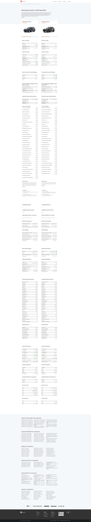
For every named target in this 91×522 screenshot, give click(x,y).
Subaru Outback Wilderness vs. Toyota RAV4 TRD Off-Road (26, 479)
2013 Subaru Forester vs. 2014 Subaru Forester (27, 424)
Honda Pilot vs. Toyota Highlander (25, 492)
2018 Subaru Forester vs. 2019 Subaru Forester (27, 423)
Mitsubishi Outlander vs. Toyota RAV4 (38, 450)
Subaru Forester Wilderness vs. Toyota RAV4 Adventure (51, 468)
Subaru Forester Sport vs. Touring (38, 466)
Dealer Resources (46, 516)
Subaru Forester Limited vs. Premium (26, 462)
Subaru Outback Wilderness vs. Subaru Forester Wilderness (51, 462)
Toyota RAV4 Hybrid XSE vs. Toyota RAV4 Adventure (39, 481)
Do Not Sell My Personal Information (64, 520)
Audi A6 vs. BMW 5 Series (49, 494)
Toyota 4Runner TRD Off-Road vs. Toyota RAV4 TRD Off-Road (51, 477)
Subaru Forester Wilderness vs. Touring (39, 463)
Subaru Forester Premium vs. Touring (38, 465)
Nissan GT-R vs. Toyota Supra (37, 492)
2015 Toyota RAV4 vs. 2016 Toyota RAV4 (26, 435)
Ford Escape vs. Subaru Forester (50, 448)
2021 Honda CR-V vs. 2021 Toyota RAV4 (38, 435)
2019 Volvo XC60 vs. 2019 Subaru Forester (39, 423)
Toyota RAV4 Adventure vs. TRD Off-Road (26, 478)
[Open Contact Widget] (90, 521)
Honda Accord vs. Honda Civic (49, 493)
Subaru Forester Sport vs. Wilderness (25, 464)
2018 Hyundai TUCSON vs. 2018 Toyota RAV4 (51, 438)
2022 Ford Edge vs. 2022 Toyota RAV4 (38, 440)
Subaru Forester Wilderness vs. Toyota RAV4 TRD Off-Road (51, 464)
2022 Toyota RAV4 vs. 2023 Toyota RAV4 (26, 433)
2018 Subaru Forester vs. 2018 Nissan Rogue (39, 426)
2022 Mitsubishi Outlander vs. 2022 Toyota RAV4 (51, 437)
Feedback (52, 516)
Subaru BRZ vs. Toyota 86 (24, 495)
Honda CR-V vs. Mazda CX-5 (37, 493)
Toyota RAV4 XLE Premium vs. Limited (26, 481)
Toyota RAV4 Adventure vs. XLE (25, 482)
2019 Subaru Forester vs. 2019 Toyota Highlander (38, 424)
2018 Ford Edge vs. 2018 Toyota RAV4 (50, 439)
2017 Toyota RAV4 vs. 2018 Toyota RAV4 (39, 433)
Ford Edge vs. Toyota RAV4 (49, 449)
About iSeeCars (53, 512)
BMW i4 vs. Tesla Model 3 (37, 495)
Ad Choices (69, 520)
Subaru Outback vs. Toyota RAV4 (25, 450)
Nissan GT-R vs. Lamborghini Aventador (51, 496)
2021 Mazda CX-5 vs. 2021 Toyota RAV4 (51, 434)
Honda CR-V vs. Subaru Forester (25, 451)
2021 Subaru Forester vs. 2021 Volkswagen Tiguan (51, 426)
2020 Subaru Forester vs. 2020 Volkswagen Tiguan (51, 422)
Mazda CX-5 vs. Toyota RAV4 (25, 449)
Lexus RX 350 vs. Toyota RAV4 (50, 451)
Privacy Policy (58, 520)
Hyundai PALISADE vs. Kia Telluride (50, 492)
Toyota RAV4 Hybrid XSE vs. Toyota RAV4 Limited (51, 482)
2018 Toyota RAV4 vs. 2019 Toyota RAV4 (26, 434)
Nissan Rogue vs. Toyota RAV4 (25, 452)
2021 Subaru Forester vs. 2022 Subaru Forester (27, 425)
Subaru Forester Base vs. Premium (25, 466)
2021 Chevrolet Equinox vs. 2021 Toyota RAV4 (51, 435)
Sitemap (51, 520)
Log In (70, 1)
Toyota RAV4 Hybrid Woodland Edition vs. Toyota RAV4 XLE (51, 475)
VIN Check (64, 1)
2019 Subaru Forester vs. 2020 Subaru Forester (27, 426)
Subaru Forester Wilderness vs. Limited (38, 464)
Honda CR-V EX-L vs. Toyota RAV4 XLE (26, 483)
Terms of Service (54, 520)
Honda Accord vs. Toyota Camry (25, 493)
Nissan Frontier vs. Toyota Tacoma (38, 494)
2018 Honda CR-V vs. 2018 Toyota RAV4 (38, 434)
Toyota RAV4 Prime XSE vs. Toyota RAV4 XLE (39, 484)
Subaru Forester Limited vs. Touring (25, 463)
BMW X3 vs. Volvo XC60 (49, 495)
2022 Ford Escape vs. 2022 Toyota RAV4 (38, 441)
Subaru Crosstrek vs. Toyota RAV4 (38, 449)
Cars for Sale (55, 1)
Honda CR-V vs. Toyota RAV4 (25, 448)
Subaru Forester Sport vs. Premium (25, 465)
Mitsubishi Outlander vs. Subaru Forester (39, 452)
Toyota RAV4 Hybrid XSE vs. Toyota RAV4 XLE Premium (51, 480)
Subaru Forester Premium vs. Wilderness (51, 465)
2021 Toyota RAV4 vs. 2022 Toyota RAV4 (26, 440)
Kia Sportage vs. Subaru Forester (50, 450)
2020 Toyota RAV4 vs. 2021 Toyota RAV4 (26, 441)
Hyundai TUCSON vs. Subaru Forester (38, 451)
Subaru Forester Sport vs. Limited (38, 462)
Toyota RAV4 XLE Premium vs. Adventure (39, 477)
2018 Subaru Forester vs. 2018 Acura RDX (39, 427)
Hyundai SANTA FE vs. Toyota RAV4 (38, 448)
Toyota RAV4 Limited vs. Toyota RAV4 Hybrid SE (51, 478)
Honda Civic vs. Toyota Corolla (25, 494)
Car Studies (45, 512)
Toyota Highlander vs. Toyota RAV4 (50, 452)
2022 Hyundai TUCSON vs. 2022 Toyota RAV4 (51, 433)
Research (59, 1)
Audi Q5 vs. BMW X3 (23, 496)
